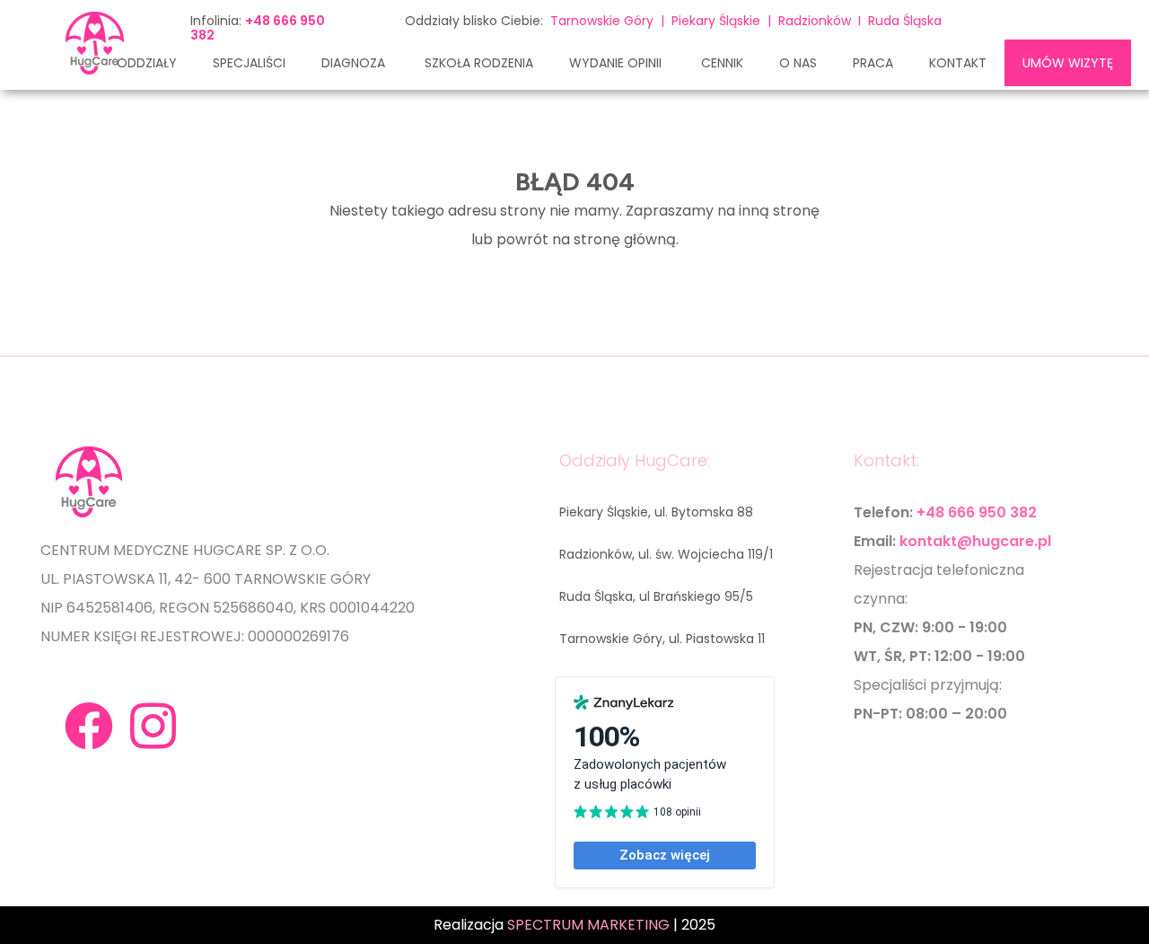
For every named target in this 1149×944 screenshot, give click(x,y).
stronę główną (625, 239)
